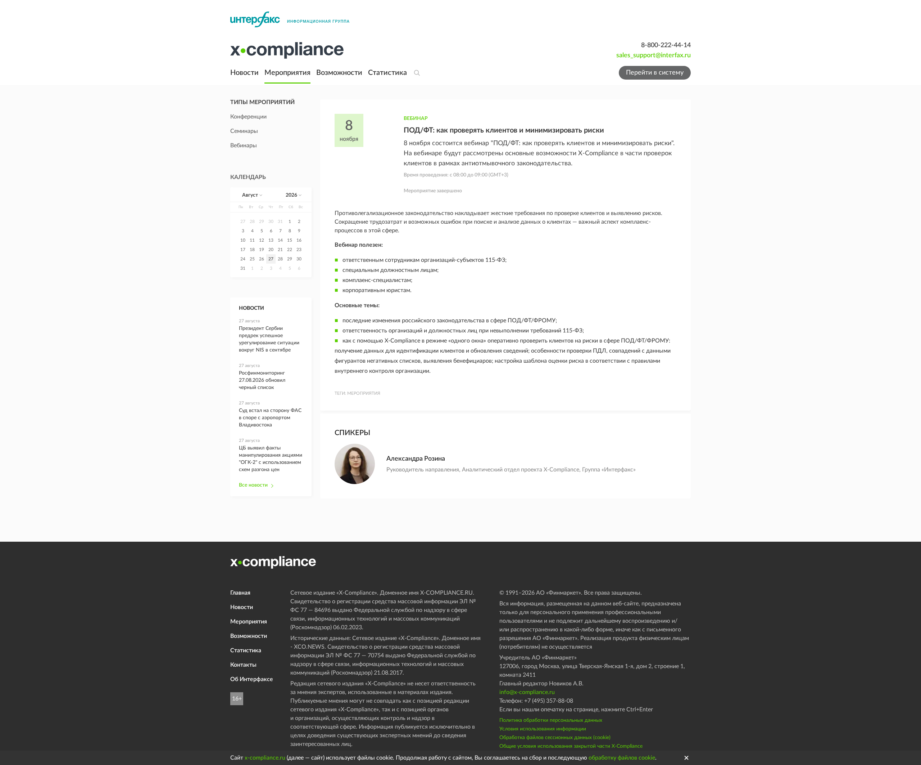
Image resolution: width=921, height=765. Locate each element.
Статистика (387, 72)
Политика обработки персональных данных (550, 720)
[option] (243, 221)
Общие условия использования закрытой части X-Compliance (571, 746)
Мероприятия (287, 72)
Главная (240, 593)
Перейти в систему (655, 73)
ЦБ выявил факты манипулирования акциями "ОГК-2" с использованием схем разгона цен (270, 459)
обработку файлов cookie (622, 758)
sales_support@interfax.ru (653, 55)
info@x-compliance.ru (527, 692)
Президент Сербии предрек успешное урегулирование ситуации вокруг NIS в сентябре (269, 339)
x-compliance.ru (265, 758)
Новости (244, 72)
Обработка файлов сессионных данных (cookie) (555, 737)
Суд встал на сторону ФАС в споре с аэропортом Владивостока (270, 418)
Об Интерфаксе (251, 679)
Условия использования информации (542, 729)
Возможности (339, 72)
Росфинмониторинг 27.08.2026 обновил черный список (262, 380)
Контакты (243, 665)
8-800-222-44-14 (666, 45)
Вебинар (416, 118)
